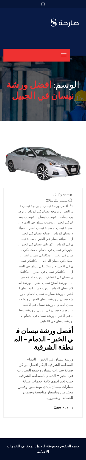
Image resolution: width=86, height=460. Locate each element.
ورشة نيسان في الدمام (39, 315)
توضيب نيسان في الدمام (37, 222)
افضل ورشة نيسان (55, 206)
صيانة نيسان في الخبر (52, 239)
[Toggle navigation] (64, 55)
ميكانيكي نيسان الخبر (37, 255)
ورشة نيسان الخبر (44, 299)
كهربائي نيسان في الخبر (37, 244)
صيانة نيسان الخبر (40, 228)
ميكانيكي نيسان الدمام (57, 261)
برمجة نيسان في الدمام (43, 211)
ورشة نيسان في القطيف (56, 321)
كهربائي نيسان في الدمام (55, 250)
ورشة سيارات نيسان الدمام (45, 294)
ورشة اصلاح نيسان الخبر (51, 283)
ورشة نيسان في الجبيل (52, 310)
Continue (61, 408)
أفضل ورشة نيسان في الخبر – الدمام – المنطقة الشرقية (43, 338)
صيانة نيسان (64, 228)
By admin (65, 195)
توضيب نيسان (47, 217)
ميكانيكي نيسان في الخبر (50, 272)
